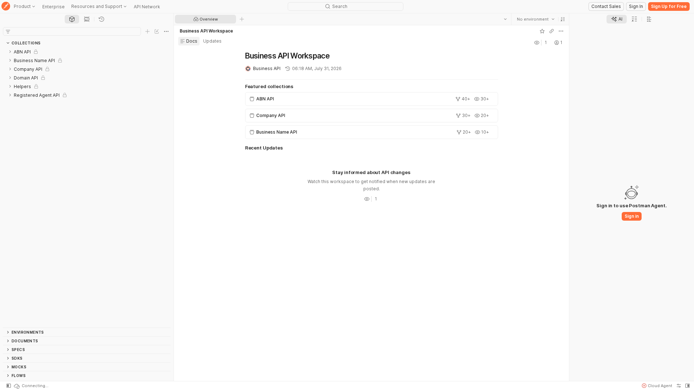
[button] (562, 19)
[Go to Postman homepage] (5, 7)
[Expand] (10, 52)
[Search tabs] (505, 19)
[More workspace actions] (561, 31)
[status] (30, 385)
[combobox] (535, 19)
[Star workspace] (542, 31)
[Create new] (147, 31)
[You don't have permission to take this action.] (241, 19)
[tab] (72, 19)
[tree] (87, 187)
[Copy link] (551, 31)
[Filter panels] (8, 31)
